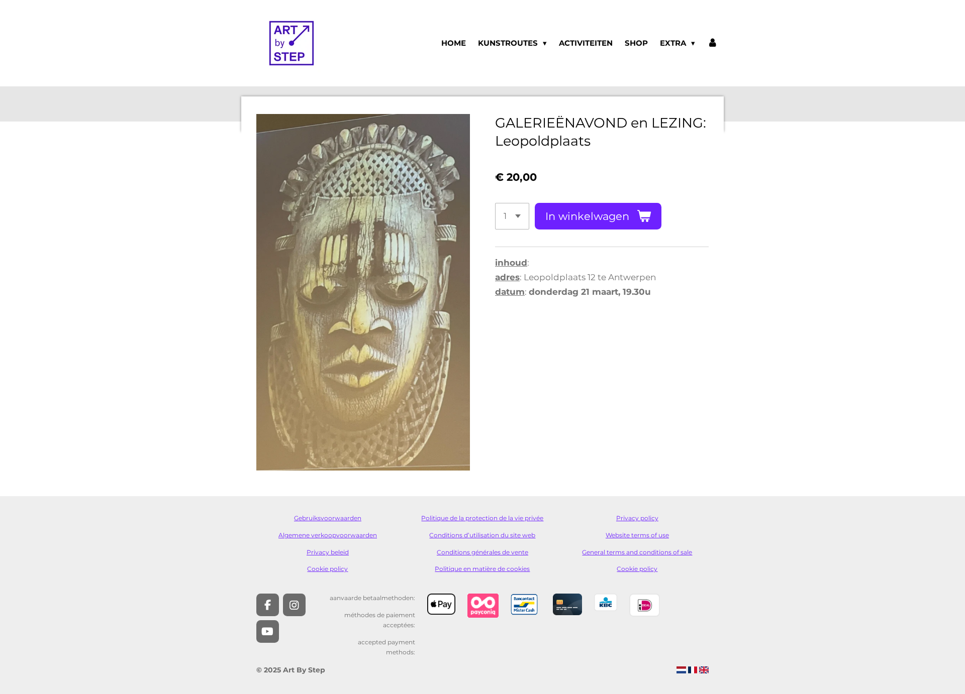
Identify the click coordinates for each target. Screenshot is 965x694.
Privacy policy (637, 518)
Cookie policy (327, 568)
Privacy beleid (328, 552)
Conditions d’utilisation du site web (482, 535)
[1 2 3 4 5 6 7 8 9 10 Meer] (512, 216)
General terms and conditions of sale (637, 552)
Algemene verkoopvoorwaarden (327, 535)
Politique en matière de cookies (482, 568)
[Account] (712, 43)
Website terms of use (637, 535)
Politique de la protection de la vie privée (482, 518)
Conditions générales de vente (482, 552)
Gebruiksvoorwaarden (327, 518)
